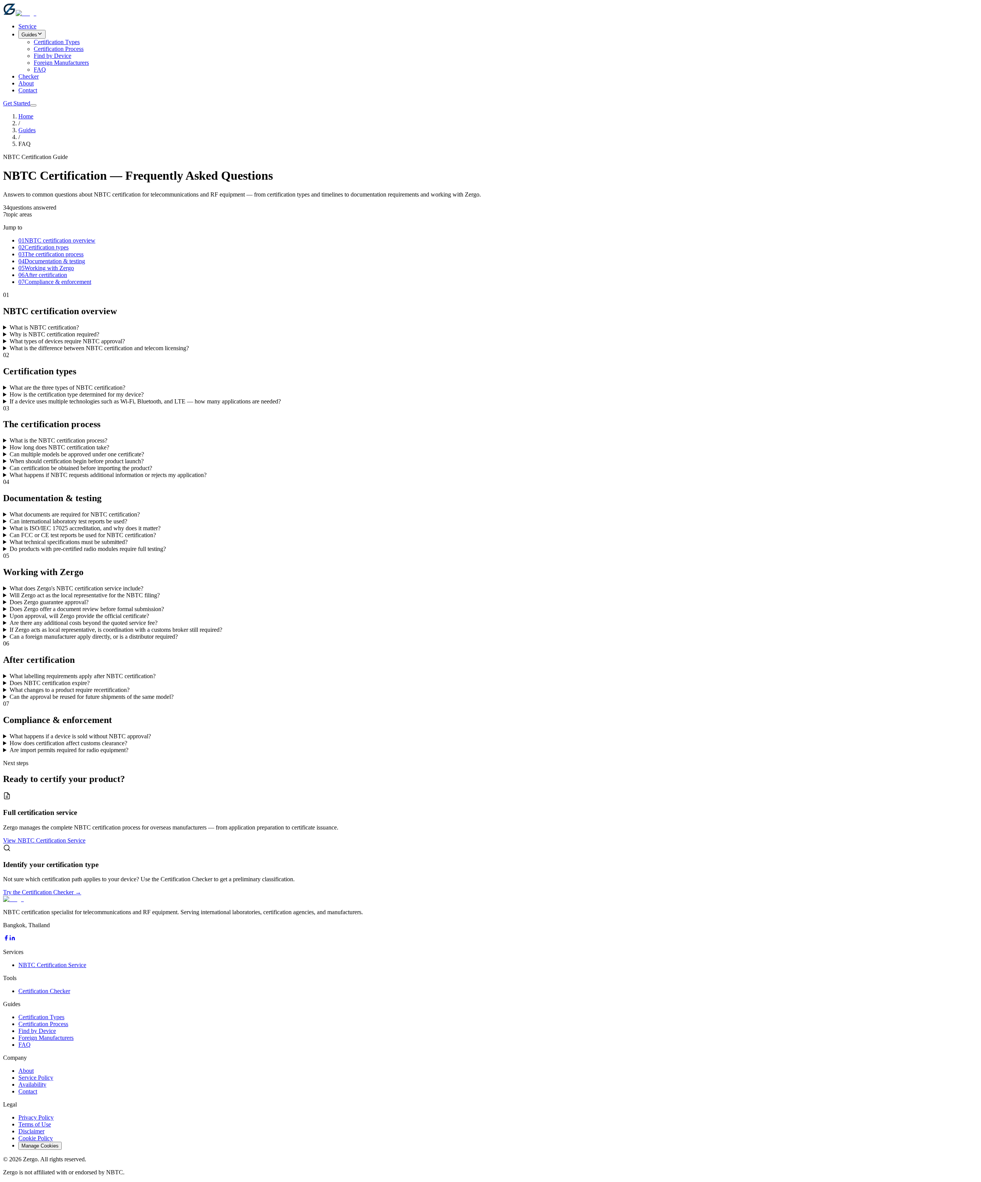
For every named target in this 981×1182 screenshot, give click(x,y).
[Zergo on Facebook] (6, 939)
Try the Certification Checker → (42, 892)
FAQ (40, 69)
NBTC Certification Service (52, 965)
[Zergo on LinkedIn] (12, 939)
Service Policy (35, 1077)
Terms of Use (34, 1124)
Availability (32, 1084)
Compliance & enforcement (54, 282)
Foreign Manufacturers (61, 62)
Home (25, 116)
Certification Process (59, 49)
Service (27, 26)
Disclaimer (31, 1131)
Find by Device (52, 55)
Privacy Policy (36, 1117)
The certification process (51, 254)
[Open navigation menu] (33, 105)
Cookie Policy (35, 1138)
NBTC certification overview (56, 240)
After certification (42, 275)
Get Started (16, 103)
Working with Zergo (46, 268)
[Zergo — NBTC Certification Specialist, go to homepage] (19, 13)
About (26, 83)
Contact (27, 90)
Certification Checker (44, 991)
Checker (28, 76)
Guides (29, 35)
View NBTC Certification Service (44, 840)
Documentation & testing (51, 261)
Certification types (43, 247)
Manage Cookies (40, 1146)
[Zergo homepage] (13, 899)
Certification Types (57, 42)
